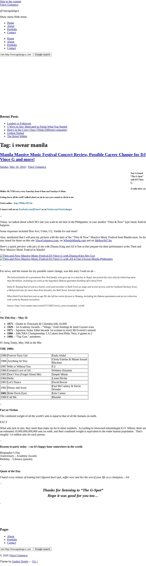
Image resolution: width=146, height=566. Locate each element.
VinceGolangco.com (46, 240)
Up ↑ (35, 561)
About (10, 26)
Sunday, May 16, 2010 (13, 166)
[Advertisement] (26, 85)
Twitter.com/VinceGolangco (59, 209)
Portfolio (12, 29)
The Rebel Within (17, 136)
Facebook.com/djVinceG (30, 209)
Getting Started (15, 133)
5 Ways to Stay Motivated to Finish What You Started (37, 126)
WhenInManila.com (74, 240)
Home (10, 22)
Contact (11, 32)
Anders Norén (20, 561)
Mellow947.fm (103, 240)
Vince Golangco (9, 4)
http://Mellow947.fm (23, 203)
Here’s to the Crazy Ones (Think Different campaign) (37, 129)
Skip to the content (10, 1)
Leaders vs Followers (19, 123)
